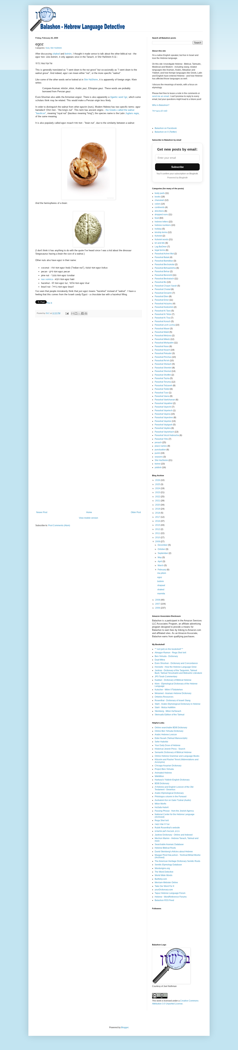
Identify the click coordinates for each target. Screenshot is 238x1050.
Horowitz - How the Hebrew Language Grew (176, 667)
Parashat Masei (162, 328)
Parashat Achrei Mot (164, 253)
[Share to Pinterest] (86, 313)
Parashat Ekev (161, 296)
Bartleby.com (161, 879)
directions (159, 211)
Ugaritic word (118, 97)
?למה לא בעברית (159, 111)
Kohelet (158, 236)
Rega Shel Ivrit (162, 820)
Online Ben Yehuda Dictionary (169, 731)
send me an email (160, 96)
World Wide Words (163, 875)
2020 (158, 505)
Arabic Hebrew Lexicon (166, 734)
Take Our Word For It (164, 886)
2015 (158, 525)
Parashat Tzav (161, 392)
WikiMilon (159, 776)
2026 (158, 480)
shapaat (161, 585)
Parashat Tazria (162, 378)
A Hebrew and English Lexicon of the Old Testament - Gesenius (174, 788)
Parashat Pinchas (163, 357)
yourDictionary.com (164, 889)
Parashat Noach (162, 350)
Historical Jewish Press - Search (170, 749)
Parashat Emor (162, 300)
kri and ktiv (160, 243)
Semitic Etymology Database (168, 864)
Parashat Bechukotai (164, 264)
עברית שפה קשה (162, 824)
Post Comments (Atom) (59, 525)
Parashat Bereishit (163, 275)
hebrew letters (161, 221)
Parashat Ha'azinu (163, 303)
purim (157, 453)
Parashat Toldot (162, 389)
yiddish (158, 467)
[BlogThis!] (76, 313)
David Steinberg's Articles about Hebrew (174, 851)
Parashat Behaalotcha (165, 268)
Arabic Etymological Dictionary (169, 793)
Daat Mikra (160, 660)
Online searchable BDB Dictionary (171, 727)
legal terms (160, 250)
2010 (158, 537)
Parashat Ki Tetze (163, 314)
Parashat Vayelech (163, 410)
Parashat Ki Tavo (163, 311)
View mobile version (88, 518)
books (157, 196)
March (161, 565)
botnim (160, 581)
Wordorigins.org (162, 868)
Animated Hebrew (163, 773)
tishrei (157, 464)
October (162, 549)
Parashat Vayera (162, 414)
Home (89, 512)
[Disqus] (88, 368)
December (163, 545)
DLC (48, 313)
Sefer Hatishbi (161, 741)
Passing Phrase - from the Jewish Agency (174, 811)
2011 (158, 533)
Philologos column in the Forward (170, 796)
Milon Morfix (160, 803)
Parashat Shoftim (163, 375)
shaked (160, 589)
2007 (158, 604)
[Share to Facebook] (82, 313)
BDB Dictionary (162, 783)
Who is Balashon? (160, 105)
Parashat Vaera (162, 396)
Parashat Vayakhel (163, 403)
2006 (158, 608)
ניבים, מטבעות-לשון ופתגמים (167, 831)
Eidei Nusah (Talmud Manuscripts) (171, 738)
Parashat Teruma (163, 382)
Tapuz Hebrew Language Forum (170, 893)
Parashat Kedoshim (164, 307)
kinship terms (161, 232)
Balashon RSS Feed (164, 900)
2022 (158, 496)
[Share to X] (79, 313)
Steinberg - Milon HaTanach (168, 711)
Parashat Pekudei (163, 353)
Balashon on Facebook (166, 128)
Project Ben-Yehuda (164, 769)
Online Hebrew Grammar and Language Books (177, 756)
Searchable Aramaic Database (169, 844)
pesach (158, 442)
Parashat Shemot (163, 371)
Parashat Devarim (163, 293)
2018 (158, 513)
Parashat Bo (160, 282)
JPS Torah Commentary (166, 676)
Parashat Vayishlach (164, 432)
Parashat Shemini (163, 367)
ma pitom (161, 573)
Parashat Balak (162, 257)
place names (161, 446)
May (160, 557)
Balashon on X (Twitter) (166, 132)
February (162, 569)
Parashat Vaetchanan (165, 399)
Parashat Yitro (161, 439)
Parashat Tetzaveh (163, 385)
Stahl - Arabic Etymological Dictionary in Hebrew (177, 704)
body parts (160, 193)
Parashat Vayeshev (164, 417)
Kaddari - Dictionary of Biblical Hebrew (173, 680)
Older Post (136, 512)
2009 (158, 541)
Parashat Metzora (163, 335)
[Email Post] (67, 313)
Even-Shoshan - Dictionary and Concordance (176, 663)
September (163, 553)
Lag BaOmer (161, 246)
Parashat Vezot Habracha (167, 435)
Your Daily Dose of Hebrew (167, 745)
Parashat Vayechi (163, 407)
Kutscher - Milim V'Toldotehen (169, 689)
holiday (158, 229)
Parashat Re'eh (162, 360)
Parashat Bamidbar (164, 261)
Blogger (124, 1027)
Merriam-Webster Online (166, 882)
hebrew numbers (163, 225)
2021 (158, 500)
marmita (161, 593)
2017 (158, 517)
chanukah (159, 200)
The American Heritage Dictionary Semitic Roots (177, 861)
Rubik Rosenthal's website (167, 827)
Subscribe (177, 166)
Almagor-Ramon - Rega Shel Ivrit (170, 652)
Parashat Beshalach (164, 278)
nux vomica (47, 279)
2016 (158, 521)
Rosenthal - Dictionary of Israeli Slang (172, 700)
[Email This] (72, 313)
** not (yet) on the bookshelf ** (169, 649)
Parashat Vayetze (163, 421)
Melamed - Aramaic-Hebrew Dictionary (173, 693)
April (160, 561)
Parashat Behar (162, 271)
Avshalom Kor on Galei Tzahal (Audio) (173, 800)
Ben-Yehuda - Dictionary (166, 656)
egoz (159, 577)
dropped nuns (161, 214)
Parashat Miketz (162, 339)
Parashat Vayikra (163, 428)
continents (159, 207)
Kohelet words (161, 239)
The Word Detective (164, 872)
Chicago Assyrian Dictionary (168, 765)
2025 (158, 484)
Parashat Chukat (163, 289)
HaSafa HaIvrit (161, 807)
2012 (158, 529)
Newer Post (41, 512)
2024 (158, 488)
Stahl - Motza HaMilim (165, 707)
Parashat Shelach (163, 364)
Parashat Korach (163, 321)
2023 (158, 492)
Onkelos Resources (164, 697)
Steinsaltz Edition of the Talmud (169, 714)
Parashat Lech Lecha (165, 325)
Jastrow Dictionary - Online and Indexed (174, 835)
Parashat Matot (162, 332)
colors (157, 204)
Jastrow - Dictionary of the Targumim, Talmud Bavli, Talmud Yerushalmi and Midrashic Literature (178, 671)
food (47, 48)
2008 (158, 600)
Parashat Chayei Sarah (166, 286)
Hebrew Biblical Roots (165, 848)
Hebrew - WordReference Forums (171, 897)
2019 (158, 509)
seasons (159, 457)
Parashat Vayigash (163, 424)
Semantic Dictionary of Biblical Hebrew (173, 752)
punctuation (160, 449)
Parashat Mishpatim (164, 342)
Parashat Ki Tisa (162, 318)
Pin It (49, 303)
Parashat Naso (162, 346)
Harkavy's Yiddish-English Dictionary (172, 780)
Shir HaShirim (56, 48)
